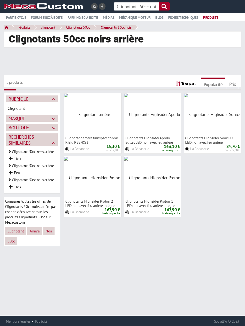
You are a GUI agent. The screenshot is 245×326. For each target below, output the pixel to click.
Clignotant (15, 231)
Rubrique (18, 99)
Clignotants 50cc (78, 27)
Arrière (34, 231)
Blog (159, 17)
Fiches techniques (183, 17)
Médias (109, 17)
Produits (210, 17)
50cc (11, 241)
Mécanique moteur (134, 17)
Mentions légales (18, 321)
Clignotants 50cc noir (116, 27)
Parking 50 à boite (82, 17)
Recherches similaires (21, 140)
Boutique (19, 128)
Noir (48, 231)
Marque (17, 118)
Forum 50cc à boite (46, 17)
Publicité (41, 321)
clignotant (48, 27)
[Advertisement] (122, 62)
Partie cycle (16, 17)
